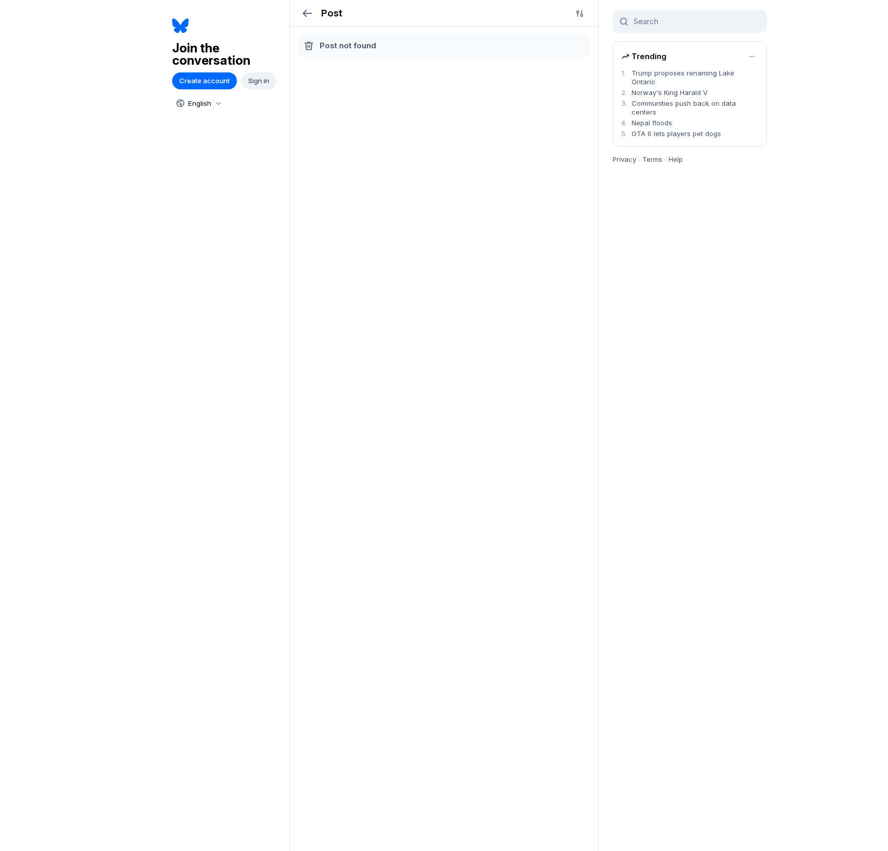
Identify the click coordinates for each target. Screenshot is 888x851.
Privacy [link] (624, 159)
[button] (307, 13)
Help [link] (676, 159)
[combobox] (198, 103)
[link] (227, 25)
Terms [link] (652, 159)
